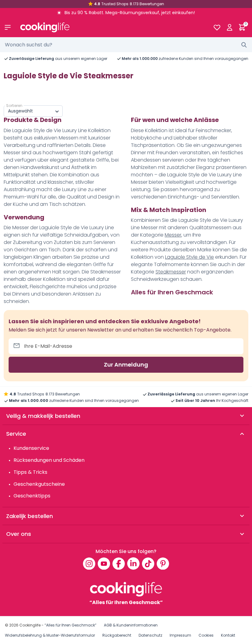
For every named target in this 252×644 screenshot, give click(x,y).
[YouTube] (104, 563)
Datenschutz (150, 635)
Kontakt (228, 635)
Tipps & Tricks (30, 472)
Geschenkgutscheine (39, 484)
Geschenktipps (32, 495)
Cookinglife (30, 625)
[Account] (229, 27)
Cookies (206, 635)
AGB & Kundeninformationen (131, 625)
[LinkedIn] (133, 563)
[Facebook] (118, 563)
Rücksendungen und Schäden (49, 460)
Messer (173, 234)
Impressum (180, 635)
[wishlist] (217, 27)
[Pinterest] (163, 563)
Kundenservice (31, 448)
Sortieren (14, 105)
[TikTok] (148, 563)
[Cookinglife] (111, 27)
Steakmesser (171, 271)
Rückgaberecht (116, 635)
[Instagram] (89, 563)
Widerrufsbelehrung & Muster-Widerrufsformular (50, 635)
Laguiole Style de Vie (189, 257)
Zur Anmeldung (126, 364)
